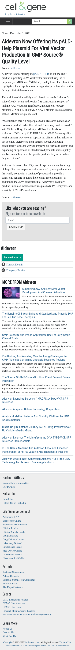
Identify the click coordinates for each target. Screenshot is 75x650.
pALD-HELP (40, 73)
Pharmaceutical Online (14, 558)
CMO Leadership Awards (15, 599)
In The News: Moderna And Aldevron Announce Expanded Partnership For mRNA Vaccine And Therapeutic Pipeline (35, 449)
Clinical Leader (10, 528)
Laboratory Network (13, 543)
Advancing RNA (11, 516)
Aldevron (16, 68)
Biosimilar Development (15, 524)
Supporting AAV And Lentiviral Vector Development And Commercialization (43, 290)
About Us (7, 628)
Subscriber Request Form (34, 645)
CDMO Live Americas (14, 603)
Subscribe (20, 14)
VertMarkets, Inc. (32, 642)
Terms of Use (65, 642)
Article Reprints (11, 575)
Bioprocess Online (12, 520)
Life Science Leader (12, 546)
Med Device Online (12, 550)
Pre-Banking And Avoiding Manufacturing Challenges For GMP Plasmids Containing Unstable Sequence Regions (35, 357)
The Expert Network (13, 587)
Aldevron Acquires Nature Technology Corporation (30, 409)
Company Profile (15, 270)
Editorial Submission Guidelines (19, 579)
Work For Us (9, 636)
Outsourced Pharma (12, 554)
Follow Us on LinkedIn (14, 502)
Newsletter (8, 499)
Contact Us (8, 632)
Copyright (7, 642)
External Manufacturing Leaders (19, 610)
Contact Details (14, 264)
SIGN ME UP (16, 226)
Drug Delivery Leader (13, 539)
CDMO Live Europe (13, 607)
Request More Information (16, 483)
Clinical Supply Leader (14, 532)
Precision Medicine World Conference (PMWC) (27, 614)
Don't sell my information (58, 645)
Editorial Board (10, 583)
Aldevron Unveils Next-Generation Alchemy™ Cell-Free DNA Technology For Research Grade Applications (36, 460)
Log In (9, 14)
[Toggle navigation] (8, 21)
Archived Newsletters (13, 572)
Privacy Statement (14, 645)
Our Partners (9, 486)
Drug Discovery (10, 535)
